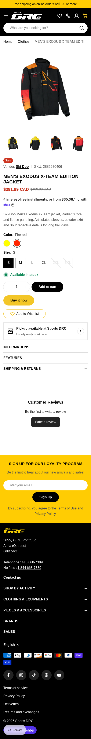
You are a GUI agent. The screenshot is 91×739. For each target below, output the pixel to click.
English (9, 645)
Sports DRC (24, 721)
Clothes (23, 41)
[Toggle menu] (5, 15)
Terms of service (15, 688)
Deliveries (11, 704)
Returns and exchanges (21, 712)
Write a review (45, 422)
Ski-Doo (22, 166)
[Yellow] (6, 243)
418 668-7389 (32, 562)
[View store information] (80, 331)
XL (44, 262)
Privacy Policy (14, 696)
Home (7, 41)
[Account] (76, 15)
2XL (57, 264)
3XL (69, 264)
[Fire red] (17, 243)
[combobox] (45, 28)
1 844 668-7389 (29, 568)
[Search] (81, 27)
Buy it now (18, 300)
